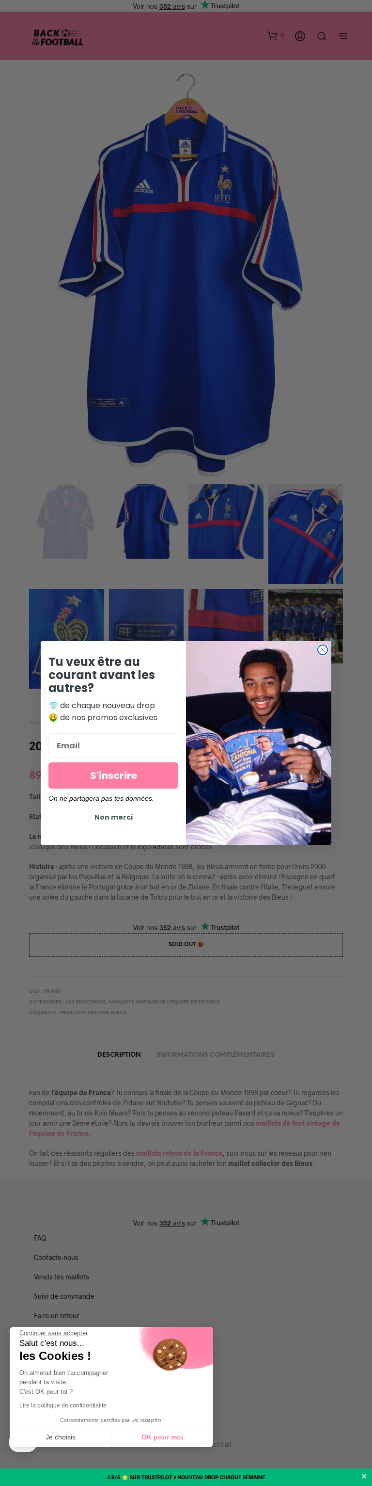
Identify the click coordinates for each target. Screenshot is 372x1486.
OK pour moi (162, 1437)
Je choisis (61, 1437)
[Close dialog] (322, 650)
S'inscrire (113, 775)
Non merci (113, 817)
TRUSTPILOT (156, 1477)
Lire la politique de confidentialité (63, 1405)
